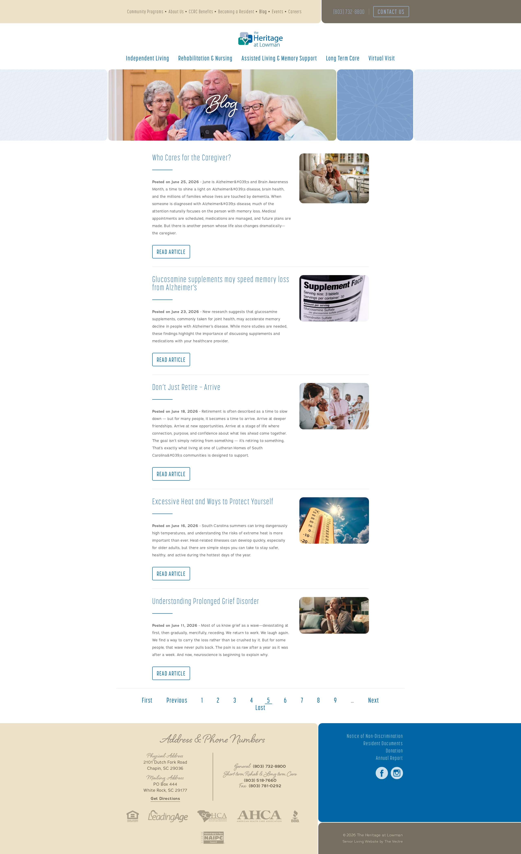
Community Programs (145, 11)
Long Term (343, 58)
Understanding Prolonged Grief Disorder (205, 601)
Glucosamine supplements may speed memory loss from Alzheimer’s (221, 283)
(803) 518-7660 (260, 781)
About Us (176, 11)
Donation (394, 750)
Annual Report (389, 758)
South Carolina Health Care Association (212, 816)
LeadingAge (168, 816)
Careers (295, 11)
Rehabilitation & (205, 58)
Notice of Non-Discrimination (375, 736)
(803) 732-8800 (349, 12)
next (373, 700)
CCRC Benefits (201, 11)
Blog (263, 11)
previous (176, 700)
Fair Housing (132, 816)
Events (277, 11)
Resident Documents (383, 743)
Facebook (382, 773)
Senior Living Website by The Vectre (373, 841)
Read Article (171, 251)
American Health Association (259, 816)
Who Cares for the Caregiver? (192, 157)
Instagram (397, 773)
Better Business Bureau (295, 816)
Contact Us (391, 11)
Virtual (382, 58)
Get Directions (165, 798)
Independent (147, 58)
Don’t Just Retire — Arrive (186, 386)
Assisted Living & (279, 58)
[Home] (260, 39)
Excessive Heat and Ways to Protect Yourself (213, 501)
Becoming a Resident (236, 11)
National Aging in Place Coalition (212, 838)
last (260, 707)
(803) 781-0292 (265, 786)
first (147, 700)
